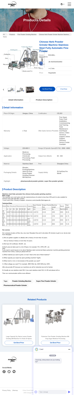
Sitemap (15, 390)
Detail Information (15, 100)
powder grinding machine (21, 281)
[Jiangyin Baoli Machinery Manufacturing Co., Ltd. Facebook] (4, 372)
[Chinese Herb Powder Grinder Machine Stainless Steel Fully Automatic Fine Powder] (25, 61)
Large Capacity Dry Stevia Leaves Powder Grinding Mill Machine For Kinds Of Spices (19, 337)
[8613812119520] (9, 372)
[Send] (69, 392)
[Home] (13, 362)
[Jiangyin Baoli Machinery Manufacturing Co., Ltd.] (13, 4)
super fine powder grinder (46, 281)
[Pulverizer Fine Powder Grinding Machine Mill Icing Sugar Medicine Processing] (55, 320)
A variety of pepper (19, 200)
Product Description (44, 100)
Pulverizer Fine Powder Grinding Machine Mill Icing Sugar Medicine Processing (55, 337)
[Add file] (35, 392)
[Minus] (69, 349)
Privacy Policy (6, 390)
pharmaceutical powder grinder (15, 285)
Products (12, 34)
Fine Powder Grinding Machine (27, 34)
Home (5, 34)
